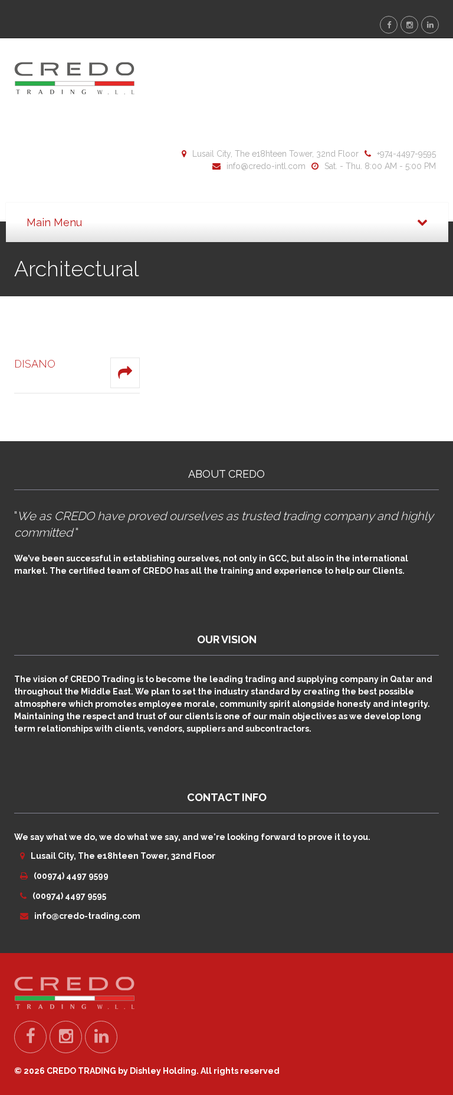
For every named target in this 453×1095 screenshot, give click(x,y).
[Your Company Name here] (74, 77)
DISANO (34, 364)
